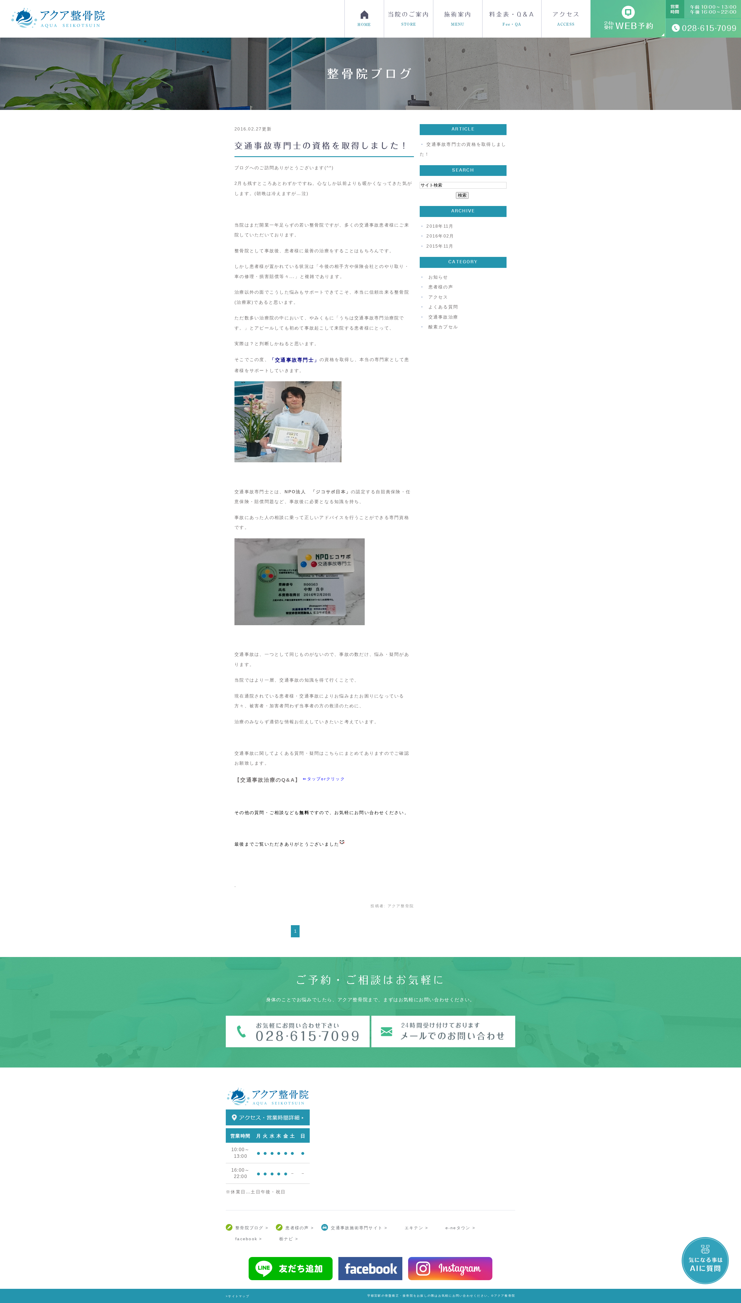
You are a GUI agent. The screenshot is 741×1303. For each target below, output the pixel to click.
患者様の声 (440, 286)
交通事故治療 (443, 316)
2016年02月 (440, 235)
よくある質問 (443, 306)
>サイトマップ (238, 1296)
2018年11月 (440, 226)
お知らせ (438, 277)
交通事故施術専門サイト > (359, 1227)
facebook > (248, 1238)
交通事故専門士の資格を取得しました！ (322, 145)
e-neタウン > (460, 1227)
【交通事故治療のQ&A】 (267, 780)
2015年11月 (440, 246)
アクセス (566, 18)
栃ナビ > (288, 1238)
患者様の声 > (299, 1227)
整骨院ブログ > (251, 1227)
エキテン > (416, 1227)
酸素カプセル (443, 326)
